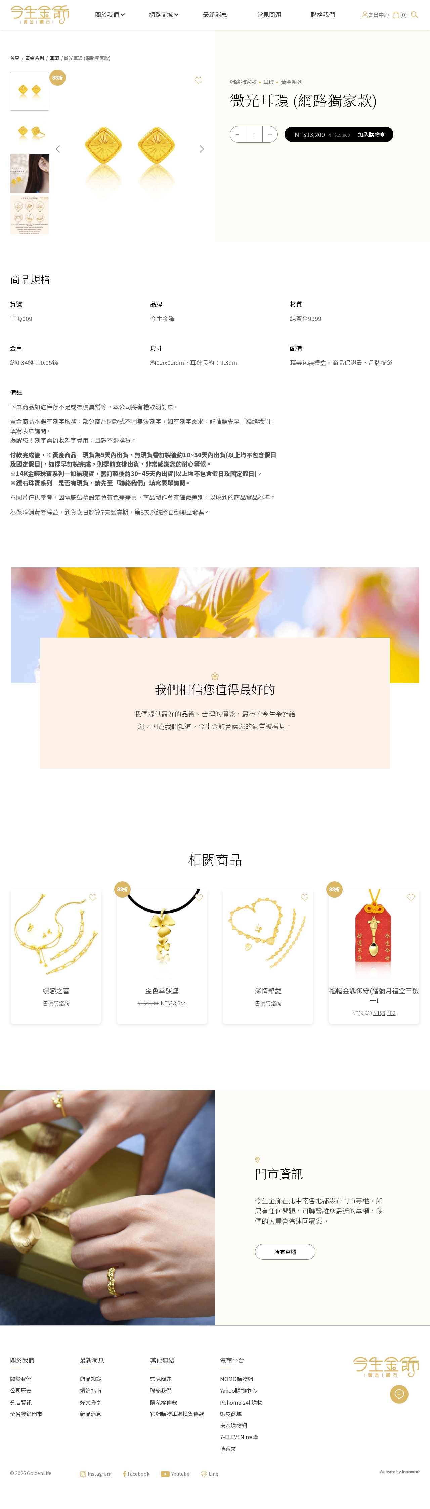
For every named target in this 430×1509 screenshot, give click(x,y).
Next (197, 154)
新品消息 (90, 1414)
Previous (63, 154)
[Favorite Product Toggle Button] (199, 80)
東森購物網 (233, 1425)
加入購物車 (371, 134)
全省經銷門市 (26, 1414)
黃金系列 (34, 58)
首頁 (14, 58)
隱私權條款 (163, 1402)
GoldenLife (39, 1473)
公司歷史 (21, 1390)
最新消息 (215, 14)
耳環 (54, 58)
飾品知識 (90, 1379)
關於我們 (107, 14)
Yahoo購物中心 (238, 1390)
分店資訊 (21, 1402)
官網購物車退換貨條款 (177, 1414)
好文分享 (90, 1402)
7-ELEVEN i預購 (239, 1437)
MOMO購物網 (236, 1379)
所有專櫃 (285, 1252)
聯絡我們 (323, 14)
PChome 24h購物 (241, 1402)
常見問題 (269, 14)
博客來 (228, 1449)
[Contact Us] (399, 1394)
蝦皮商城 (231, 1414)
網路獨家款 (243, 82)
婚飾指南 (90, 1390)
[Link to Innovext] (411, 1471)
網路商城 (161, 14)
